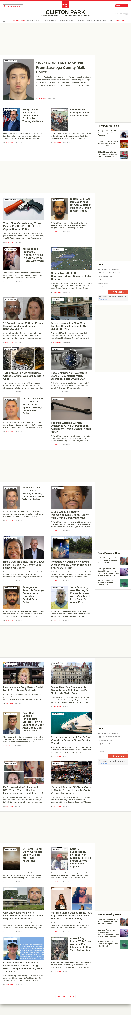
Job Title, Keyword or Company (108, 269)
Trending (80, 21)
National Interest (66, 21)
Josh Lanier (56, 392)
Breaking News (10, 61)
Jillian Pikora (9, 342)
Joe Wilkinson (42, 98)
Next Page (61, 996)
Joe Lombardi (57, 292)
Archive (71, 996)
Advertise (120, 20)
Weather (90, 21)
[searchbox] (14, 6)
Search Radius (103, 283)
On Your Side (50, 21)
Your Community (34, 21)
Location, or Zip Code (105, 276)
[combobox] (13, 6)
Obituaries (101, 21)
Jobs (110, 21)
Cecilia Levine (57, 142)
